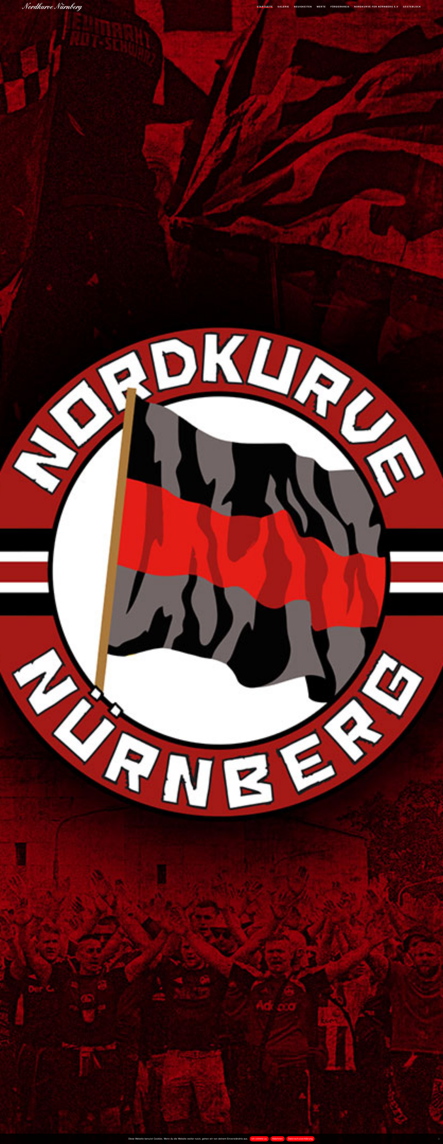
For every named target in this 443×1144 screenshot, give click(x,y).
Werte (321, 7)
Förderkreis (340, 7)
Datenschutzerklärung (300, 1138)
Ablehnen (277, 1138)
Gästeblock (412, 7)
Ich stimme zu (259, 1138)
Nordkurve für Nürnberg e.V (376, 7)
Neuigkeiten (303, 7)
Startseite (265, 7)
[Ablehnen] (438, 1139)
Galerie (283, 7)
